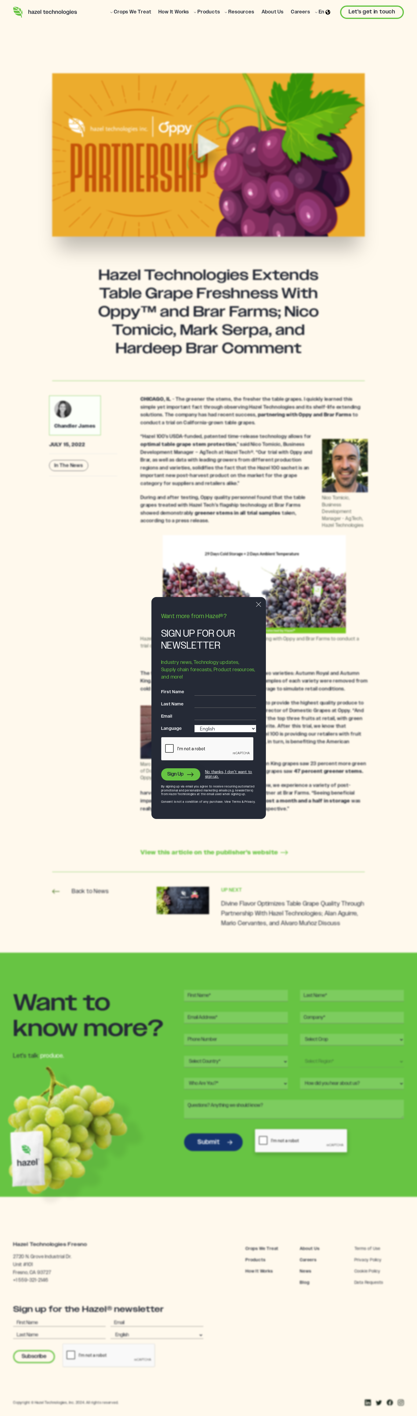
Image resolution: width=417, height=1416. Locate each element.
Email (166, 716)
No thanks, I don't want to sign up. (228, 774)
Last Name (172, 704)
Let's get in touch (372, 12)
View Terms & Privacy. (240, 802)
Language (171, 728)
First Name (172, 692)
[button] (131, 12)
